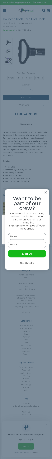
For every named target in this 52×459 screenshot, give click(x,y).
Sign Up (27, 253)
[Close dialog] (45, 192)
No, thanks (27, 263)
